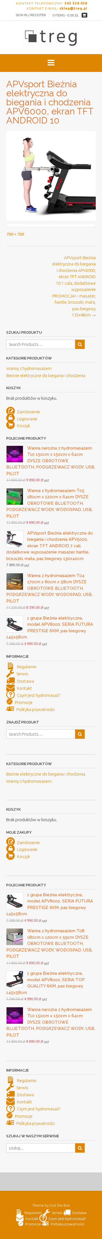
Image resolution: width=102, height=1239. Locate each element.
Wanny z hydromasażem (29, 368)
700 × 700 (15, 234)
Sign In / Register (31, 15)
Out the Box (60, 1205)
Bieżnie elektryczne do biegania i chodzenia (45, 375)
